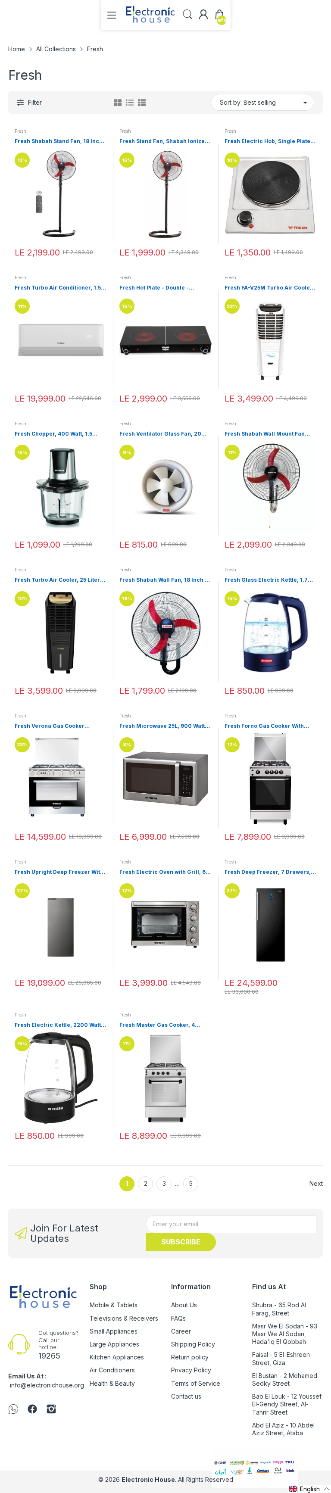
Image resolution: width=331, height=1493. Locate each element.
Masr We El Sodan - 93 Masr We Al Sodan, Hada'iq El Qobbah (284, 1333)
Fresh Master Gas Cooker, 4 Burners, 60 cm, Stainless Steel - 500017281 (164, 1025)
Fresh (20, 131)
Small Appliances (113, 1331)
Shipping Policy (193, 1344)
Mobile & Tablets (113, 1305)
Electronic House (148, 1479)
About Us (184, 1305)
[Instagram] (51, 1410)
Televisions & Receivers (124, 1318)
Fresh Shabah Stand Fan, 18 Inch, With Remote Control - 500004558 (59, 141)
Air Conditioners (112, 1370)
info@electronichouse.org (47, 1385)
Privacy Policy (191, 1370)
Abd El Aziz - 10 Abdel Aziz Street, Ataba (283, 1429)
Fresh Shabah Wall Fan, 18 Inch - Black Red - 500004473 (163, 580)
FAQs (178, 1318)
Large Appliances (114, 1344)
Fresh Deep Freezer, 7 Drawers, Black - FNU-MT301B (268, 872)
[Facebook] (32, 1410)
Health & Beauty (112, 1383)
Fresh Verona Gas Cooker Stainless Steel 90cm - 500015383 (49, 726)
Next (316, 1183)
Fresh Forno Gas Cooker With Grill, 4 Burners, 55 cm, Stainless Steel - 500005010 (269, 726)
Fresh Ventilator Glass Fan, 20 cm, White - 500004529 (160, 434)
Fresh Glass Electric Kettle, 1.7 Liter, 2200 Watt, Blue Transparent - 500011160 (266, 580)
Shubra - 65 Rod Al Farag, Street (279, 1308)
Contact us (186, 1396)
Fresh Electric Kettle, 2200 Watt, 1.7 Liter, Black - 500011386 (59, 1025)
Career (181, 1331)
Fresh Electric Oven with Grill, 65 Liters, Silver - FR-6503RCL (164, 872)
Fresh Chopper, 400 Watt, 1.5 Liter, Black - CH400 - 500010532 (60, 434)
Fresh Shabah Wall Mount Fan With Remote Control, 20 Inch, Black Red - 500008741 (265, 434)
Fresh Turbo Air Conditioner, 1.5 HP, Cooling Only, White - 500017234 (58, 288)
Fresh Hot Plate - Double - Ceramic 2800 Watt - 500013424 (163, 288)
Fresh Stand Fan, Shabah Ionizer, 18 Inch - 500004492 (164, 141)
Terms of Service (195, 1383)
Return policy (190, 1357)
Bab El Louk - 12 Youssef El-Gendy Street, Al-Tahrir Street (287, 1404)
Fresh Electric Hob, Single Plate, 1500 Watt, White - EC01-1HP (268, 141)
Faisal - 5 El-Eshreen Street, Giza (281, 1358)
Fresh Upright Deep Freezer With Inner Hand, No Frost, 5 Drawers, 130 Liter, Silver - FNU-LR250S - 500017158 (59, 872)
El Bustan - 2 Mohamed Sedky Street (284, 1379)
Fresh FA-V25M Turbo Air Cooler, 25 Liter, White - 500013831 (269, 288)
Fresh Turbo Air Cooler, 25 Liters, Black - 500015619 (60, 580)
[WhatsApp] (13, 1410)
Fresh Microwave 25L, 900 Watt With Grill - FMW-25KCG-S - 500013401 (162, 726)
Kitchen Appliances (117, 1357)
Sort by (230, 102)
